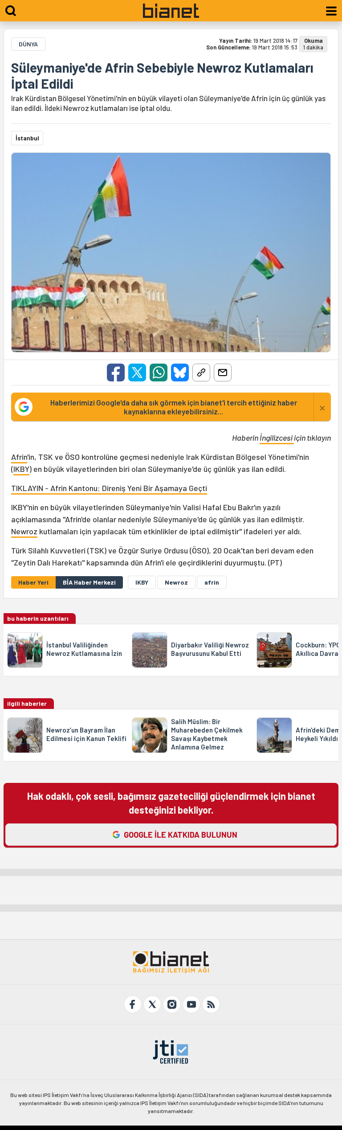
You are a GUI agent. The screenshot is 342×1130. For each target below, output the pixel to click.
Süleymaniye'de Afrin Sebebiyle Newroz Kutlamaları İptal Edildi (162, 75)
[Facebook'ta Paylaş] (116, 372)
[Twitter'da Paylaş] (137, 372)
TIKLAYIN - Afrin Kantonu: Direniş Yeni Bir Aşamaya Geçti (109, 488)
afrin (211, 582)
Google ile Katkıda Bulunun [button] (180, 834)
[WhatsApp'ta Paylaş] (158, 372)
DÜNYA (28, 44)
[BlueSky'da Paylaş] (180, 372)
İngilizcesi (277, 437)
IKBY (21, 469)
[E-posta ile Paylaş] (223, 372)
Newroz (24, 531)
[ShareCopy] (201, 372)
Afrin (19, 457)
